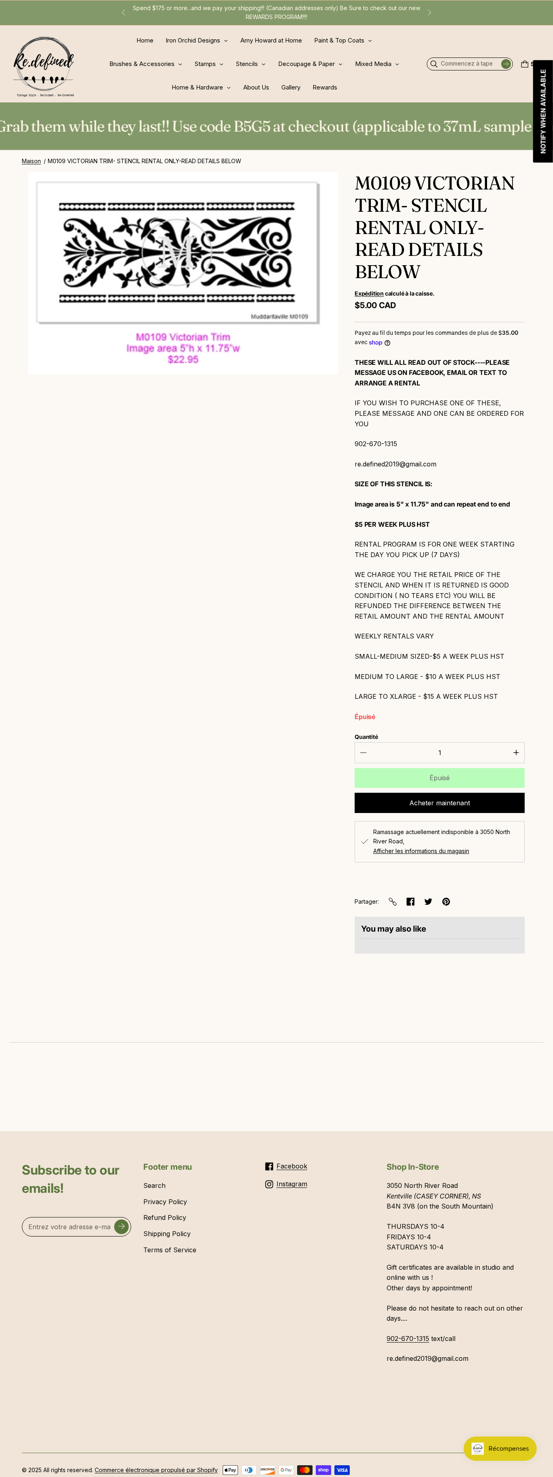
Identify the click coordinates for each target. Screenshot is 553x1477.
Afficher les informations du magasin (421, 851)
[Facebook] (410, 902)
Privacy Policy (165, 1202)
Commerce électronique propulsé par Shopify (156, 1469)
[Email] (393, 902)
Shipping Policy (167, 1234)
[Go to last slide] (123, 12)
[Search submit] (506, 64)
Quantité (366, 736)
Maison (31, 160)
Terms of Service (169, 1250)
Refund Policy (164, 1217)
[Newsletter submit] (121, 1226)
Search (154, 1185)
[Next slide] (429, 12)
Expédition (369, 293)
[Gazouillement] (428, 902)
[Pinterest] (446, 902)
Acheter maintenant (439, 803)
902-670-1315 (408, 1338)
